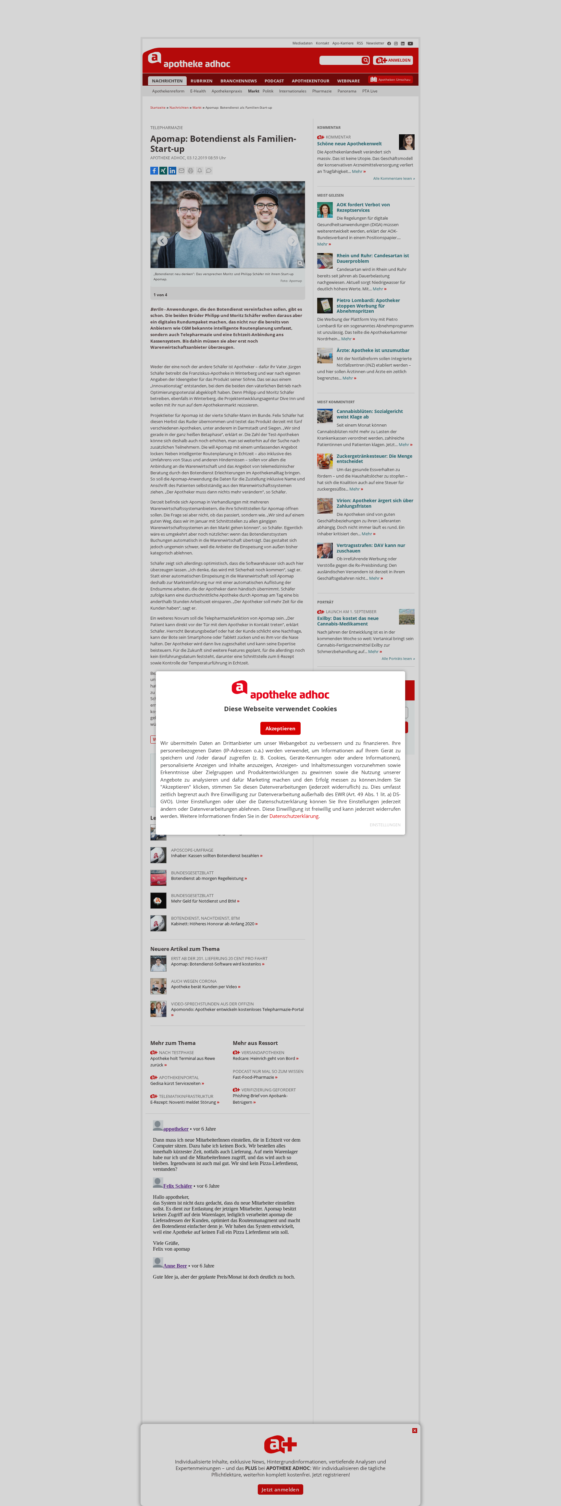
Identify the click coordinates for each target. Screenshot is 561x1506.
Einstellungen (385, 825)
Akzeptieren (280, 728)
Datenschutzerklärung (293, 816)
